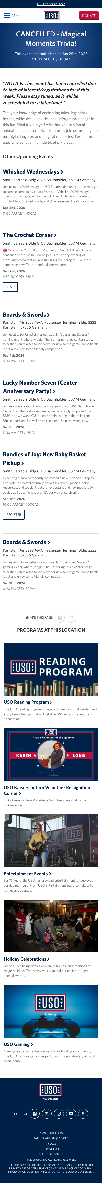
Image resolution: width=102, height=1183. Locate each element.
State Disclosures (51, 1154)
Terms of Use (51, 1149)
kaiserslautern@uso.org (51, 1138)
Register (13, 514)
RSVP (10, 287)
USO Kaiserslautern (51, 4)
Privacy (51, 1143)
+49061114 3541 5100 (51, 1132)
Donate (89, 15)
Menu (12, 15)
